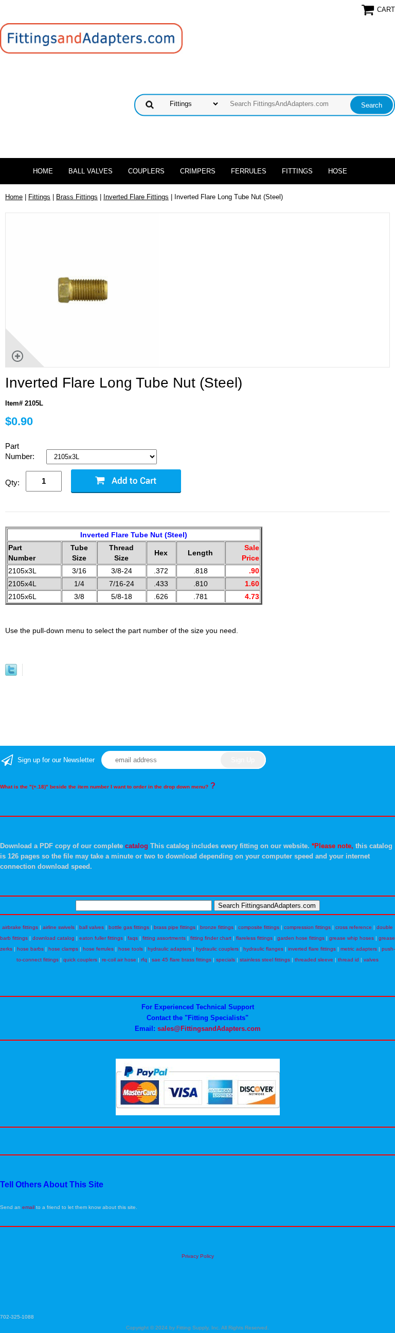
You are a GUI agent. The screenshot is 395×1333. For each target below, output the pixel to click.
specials (225, 959)
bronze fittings (217, 927)
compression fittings (307, 927)
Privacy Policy (198, 1256)
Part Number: (21, 451)
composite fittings (258, 927)
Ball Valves (90, 171)
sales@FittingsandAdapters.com (209, 1028)
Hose (337, 171)
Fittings (297, 171)
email (28, 1207)
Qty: (12, 482)
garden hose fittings (301, 938)
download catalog (53, 938)
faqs (133, 938)
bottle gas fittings (129, 927)
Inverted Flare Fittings (136, 197)
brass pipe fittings (174, 927)
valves (371, 959)
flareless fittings (254, 938)
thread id (348, 959)
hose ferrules (98, 949)
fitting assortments (164, 938)
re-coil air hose (119, 959)
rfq (144, 959)
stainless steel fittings (265, 959)
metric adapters (358, 949)
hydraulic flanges (263, 949)
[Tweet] (11, 673)
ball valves (91, 927)
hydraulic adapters (169, 949)
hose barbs (30, 949)
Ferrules (248, 171)
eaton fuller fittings (101, 938)
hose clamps (63, 949)
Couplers (146, 171)
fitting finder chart (210, 938)
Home (43, 171)
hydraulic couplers (217, 949)
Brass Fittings (77, 197)
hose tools (130, 949)
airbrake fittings (20, 927)
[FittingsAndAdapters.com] (91, 38)
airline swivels (59, 927)
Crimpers (198, 171)
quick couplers (80, 959)
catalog (136, 846)
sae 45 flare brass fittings (181, 959)
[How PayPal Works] (198, 1113)
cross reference (353, 927)
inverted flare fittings (312, 949)
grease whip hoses (351, 938)
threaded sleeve (314, 959)
